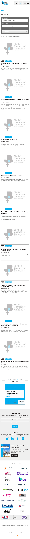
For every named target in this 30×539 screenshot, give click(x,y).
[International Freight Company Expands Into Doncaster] (15, 347)
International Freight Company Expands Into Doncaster (14, 362)
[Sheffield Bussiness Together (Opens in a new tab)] (25, 517)
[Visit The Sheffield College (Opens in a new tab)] (7, 479)
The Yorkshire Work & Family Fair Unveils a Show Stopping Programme (14, 324)
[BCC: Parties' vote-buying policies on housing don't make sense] (15, 85)
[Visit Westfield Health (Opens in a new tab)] (7, 468)
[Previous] (3, 378)
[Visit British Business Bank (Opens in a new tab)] (22, 506)
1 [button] (13, 402)
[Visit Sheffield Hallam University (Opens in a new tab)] (7, 474)
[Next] (26, 378)
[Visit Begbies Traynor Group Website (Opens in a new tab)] (15, 517)
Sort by (3, 29)
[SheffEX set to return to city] (15, 125)
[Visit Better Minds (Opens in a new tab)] (22, 501)
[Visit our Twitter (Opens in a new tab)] (7, 438)
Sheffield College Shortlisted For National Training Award (13, 250)
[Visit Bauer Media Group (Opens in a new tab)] (22, 479)
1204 (18, 379)
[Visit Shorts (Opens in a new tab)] (7, 485)
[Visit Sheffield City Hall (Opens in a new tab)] (22, 511)
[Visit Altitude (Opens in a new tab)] (22, 468)
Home (2, 7)
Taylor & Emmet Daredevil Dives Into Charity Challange (14, 212)
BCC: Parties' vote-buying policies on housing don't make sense (15, 100)
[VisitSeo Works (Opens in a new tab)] (7, 490)
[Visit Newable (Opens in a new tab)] (7, 506)
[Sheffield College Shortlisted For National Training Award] (15, 234)
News (7, 7)
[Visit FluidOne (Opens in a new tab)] (22, 490)
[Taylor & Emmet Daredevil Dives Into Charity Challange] (15, 197)
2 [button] (15, 402)
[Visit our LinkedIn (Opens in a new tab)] (12, 438)
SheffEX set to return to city (9, 139)
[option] (15, 394)
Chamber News (8, 60)
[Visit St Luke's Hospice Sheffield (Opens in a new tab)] (7, 495)
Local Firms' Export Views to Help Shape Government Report (13, 286)
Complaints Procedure (11, 532)
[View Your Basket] (20, 3)
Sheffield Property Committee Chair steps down (14, 64)
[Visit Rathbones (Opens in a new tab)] (7, 501)
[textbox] (15, 26)
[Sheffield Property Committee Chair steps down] (15, 49)
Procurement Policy (19, 532)
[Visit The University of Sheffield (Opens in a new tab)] (22, 474)
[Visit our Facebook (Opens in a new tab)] (18, 438)
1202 (11, 379)
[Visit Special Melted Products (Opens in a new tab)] (22, 495)
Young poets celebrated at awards (11, 176)
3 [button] (16, 402)
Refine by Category (6, 23)
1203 (14, 379)
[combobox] (15, 26)
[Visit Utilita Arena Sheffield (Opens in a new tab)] (7, 511)
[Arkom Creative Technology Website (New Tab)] (17, 536)
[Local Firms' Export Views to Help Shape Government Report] (15, 270)
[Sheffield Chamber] (5, 3)
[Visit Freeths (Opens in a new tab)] (22, 485)
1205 (21, 379)
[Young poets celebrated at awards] (15, 161)
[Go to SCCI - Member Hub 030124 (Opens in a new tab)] (15, 394)
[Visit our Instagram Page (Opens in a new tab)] (23, 438)
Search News (5, 18)
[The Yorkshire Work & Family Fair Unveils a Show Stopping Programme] (15, 309)
